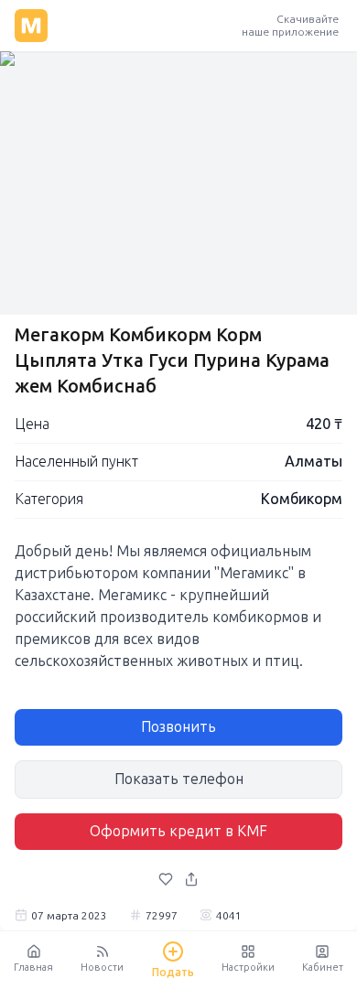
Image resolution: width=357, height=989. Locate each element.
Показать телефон (178, 779)
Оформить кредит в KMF (178, 831)
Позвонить (178, 727)
